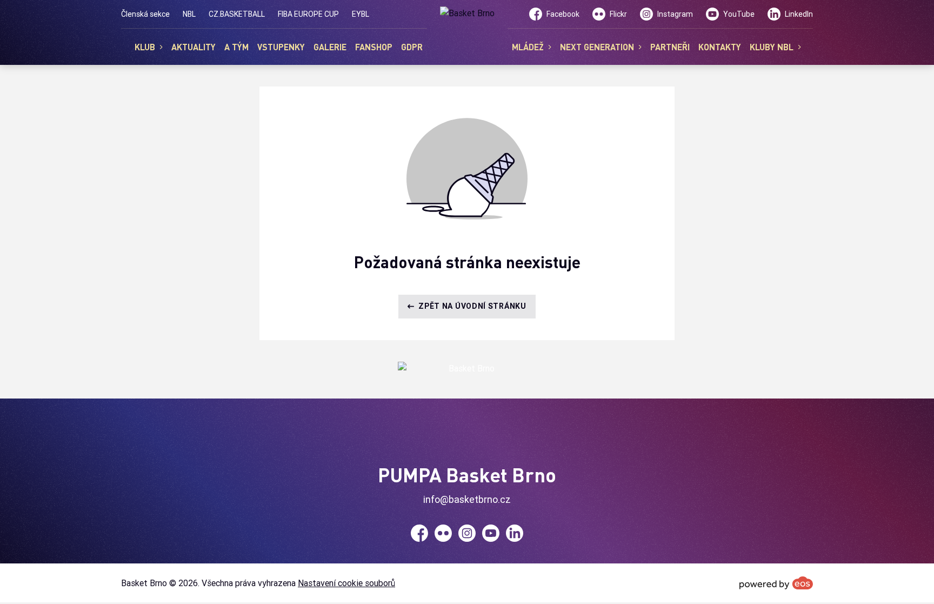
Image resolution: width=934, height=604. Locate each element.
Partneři (670, 47)
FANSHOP (373, 47)
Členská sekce (145, 14)
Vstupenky (281, 47)
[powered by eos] (776, 582)
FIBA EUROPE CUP (308, 14)
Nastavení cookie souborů (346, 583)
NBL (189, 14)
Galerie (329, 47)
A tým (236, 47)
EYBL (360, 14)
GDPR (412, 47)
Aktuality (193, 47)
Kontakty (719, 47)
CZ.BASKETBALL (237, 14)
